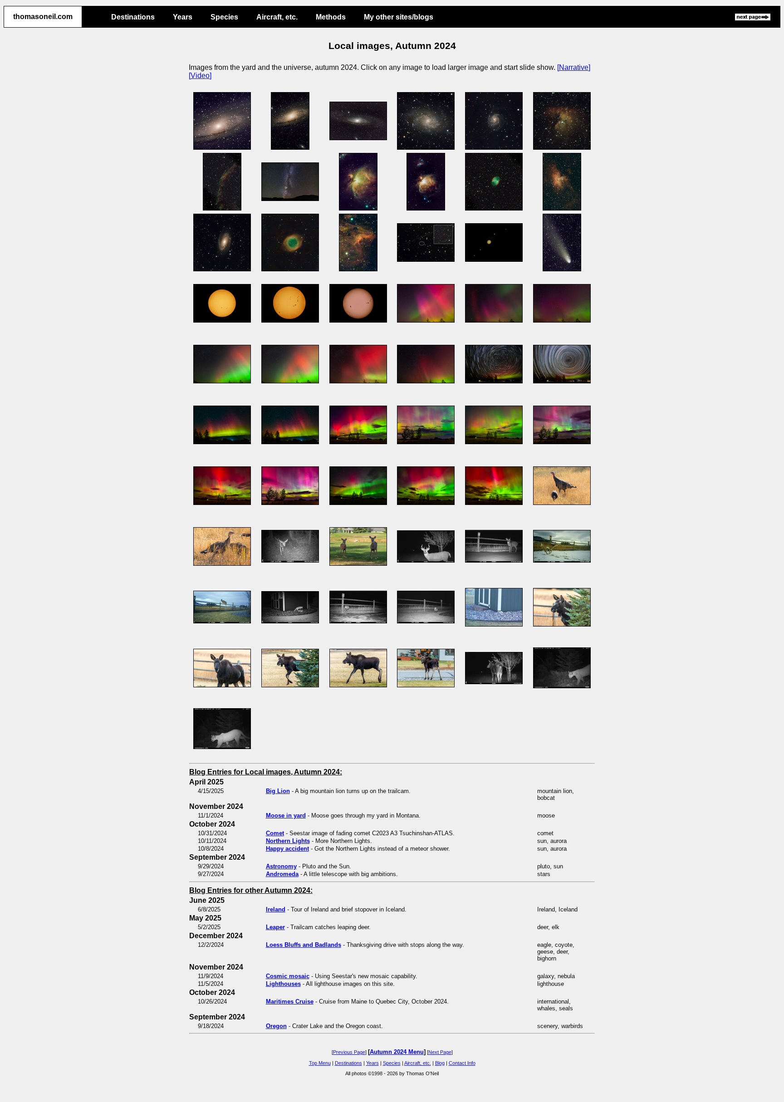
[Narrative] (573, 67)
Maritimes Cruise (290, 1001)
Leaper (275, 927)
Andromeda (282, 874)
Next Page (439, 1052)
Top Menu (320, 1063)
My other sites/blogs (398, 17)
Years (182, 17)
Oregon (276, 1026)
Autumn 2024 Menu (397, 1051)
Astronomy (281, 866)
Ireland (275, 909)
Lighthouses (283, 983)
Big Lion (278, 791)
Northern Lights (288, 841)
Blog (440, 1063)
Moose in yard (286, 815)
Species (224, 17)
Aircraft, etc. (277, 17)
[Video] (200, 75)
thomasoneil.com (43, 16)
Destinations (133, 17)
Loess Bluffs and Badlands (303, 944)
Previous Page (349, 1052)
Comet (275, 833)
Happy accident (287, 848)
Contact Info (462, 1063)
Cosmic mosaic (287, 976)
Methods (331, 17)
